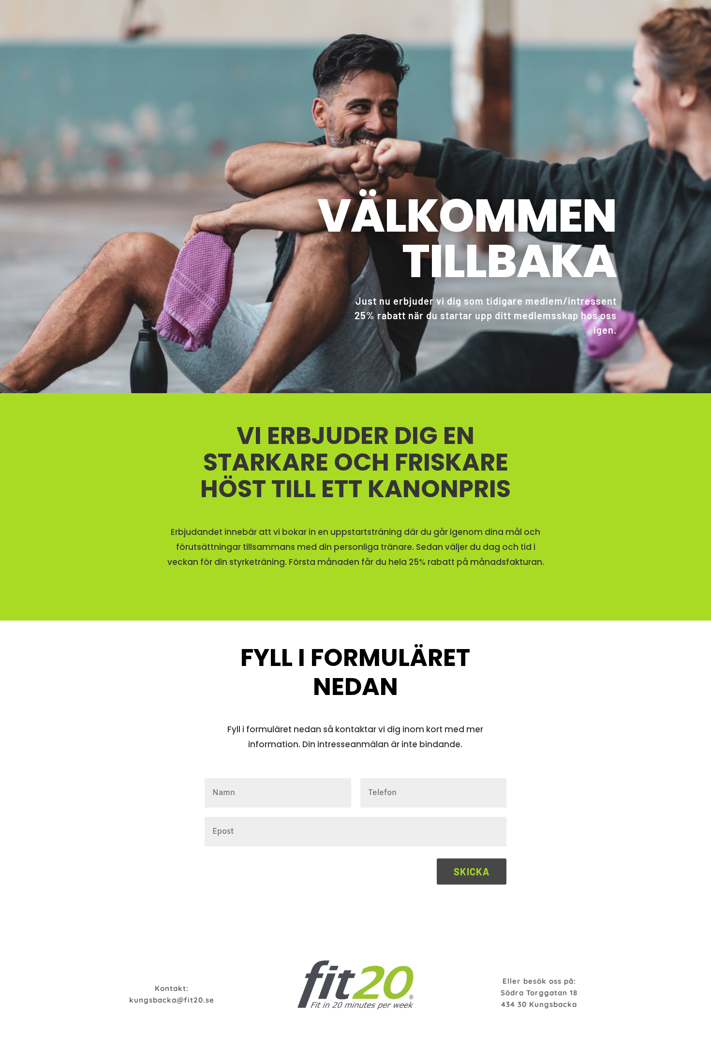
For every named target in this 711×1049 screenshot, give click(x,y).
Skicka (471, 871)
